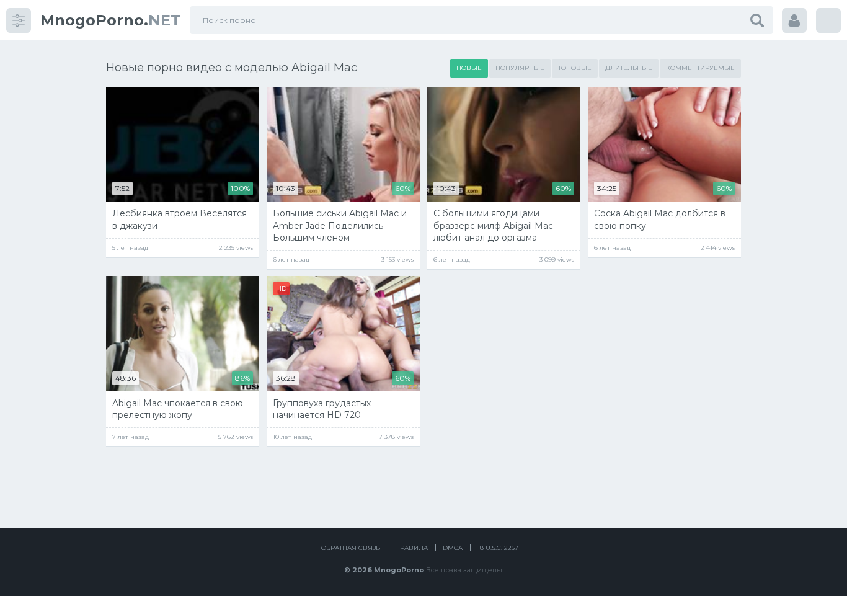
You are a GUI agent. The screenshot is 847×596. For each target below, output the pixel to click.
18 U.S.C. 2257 (497, 548)
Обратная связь (350, 548)
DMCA (453, 548)
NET (110, 20)
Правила (411, 548)
